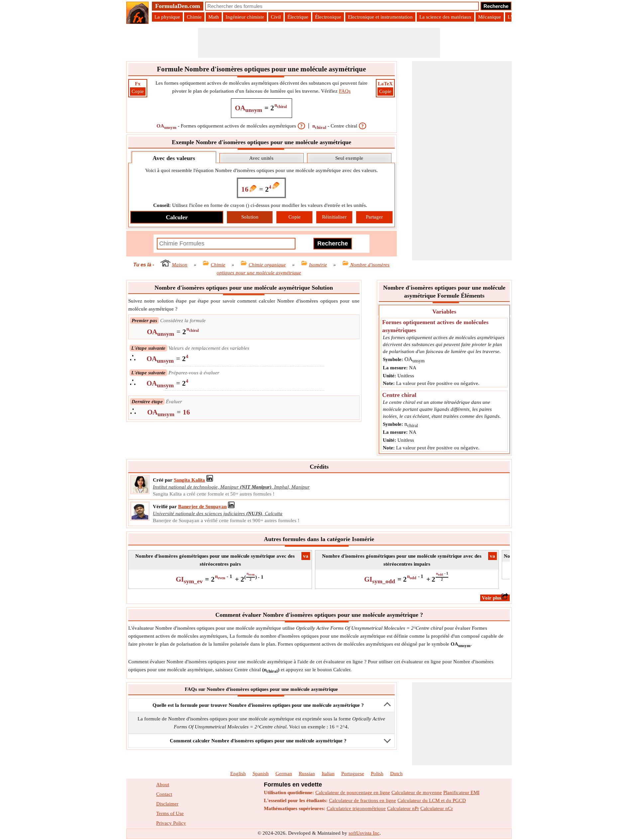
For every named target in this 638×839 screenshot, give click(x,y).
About (162, 784)
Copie (138, 91)
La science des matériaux (445, 17)
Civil (276, 17)
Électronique (328, 17)
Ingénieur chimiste (245, 17)
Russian (307, 773)
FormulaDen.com (177, 6)
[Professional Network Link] (209, 480)
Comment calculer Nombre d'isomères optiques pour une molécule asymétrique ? (258, 740)
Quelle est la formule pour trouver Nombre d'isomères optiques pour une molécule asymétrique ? (258, 705)
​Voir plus (491, 598)
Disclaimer (167, 803)
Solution (250, 217)
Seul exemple (349, 158)
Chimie (194, 17)
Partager (374, 217)
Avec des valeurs (174, 158)
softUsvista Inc (364, 833)
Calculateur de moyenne (416, 792)
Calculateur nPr (403, 808)
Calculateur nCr (436, 808)
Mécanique (489, 17)
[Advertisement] (319, 43)
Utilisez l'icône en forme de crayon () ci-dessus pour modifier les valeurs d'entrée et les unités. (260, 205)
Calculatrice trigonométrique (356, 808)
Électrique (297, 17)
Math (213, 17)
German (283, 773)
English (238, 773)
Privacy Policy (171, 823)
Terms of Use (170, 813)
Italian (328, 773)
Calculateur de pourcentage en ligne (352, 792)
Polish (377, 773)
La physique (167, 17)
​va (305, 556)
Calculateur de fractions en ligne (362, 800)
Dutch (396, 773)
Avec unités (261, 158)
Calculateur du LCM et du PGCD (431, 800)
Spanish (261, 773)
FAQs (345, 91)
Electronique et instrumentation (380, 17)
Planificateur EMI (461, 792)
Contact (164, 794)
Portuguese (352, 773)
